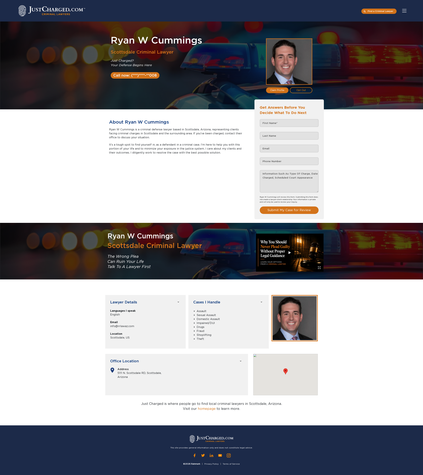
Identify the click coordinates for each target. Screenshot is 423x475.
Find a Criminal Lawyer (380, 11)
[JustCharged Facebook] (194, 455)
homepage (207, 409)
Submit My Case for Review (289, 210)
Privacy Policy (211, 464)
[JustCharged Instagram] (229, 455)
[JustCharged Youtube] (220, 455)
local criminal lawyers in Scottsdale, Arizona (245, 404)
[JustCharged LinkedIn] (211, 455)
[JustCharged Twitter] (203, 455)
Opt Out (301, 90)
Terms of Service (231, 464)
